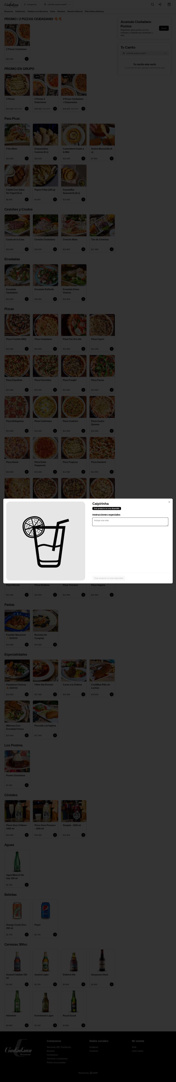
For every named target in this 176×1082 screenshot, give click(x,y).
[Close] (169, 502)
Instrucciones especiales (106, 514)
